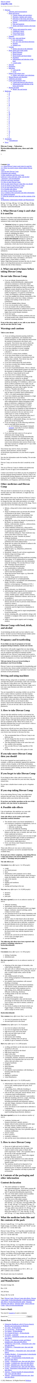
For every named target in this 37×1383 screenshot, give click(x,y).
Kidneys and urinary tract (16, 73)
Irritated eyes (17, 45)
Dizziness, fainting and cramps (22, 17)
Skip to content (5, 1)
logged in (12, 1313)
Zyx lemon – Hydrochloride (13, 1331)
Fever (14, 72)
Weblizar (28, 1380)
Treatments (8, 139)
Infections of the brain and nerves (23, 19)
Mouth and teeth (14, 87)
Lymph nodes (17, 63)
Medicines (8, 91)
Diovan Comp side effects (22, 1298)
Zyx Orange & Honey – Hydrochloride (17, 1333)
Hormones (12, 66)
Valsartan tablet (19, 1303)
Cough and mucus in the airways (23, 82)
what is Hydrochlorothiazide (14, 1305)
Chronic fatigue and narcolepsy (22, 15)
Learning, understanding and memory (24, 20)
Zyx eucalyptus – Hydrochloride (15, 1329)
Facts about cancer (18, 33)
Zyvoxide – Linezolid (11, 1335)
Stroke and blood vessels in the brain (24, 26)
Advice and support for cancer (22, 29)
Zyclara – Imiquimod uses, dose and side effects (20, 1366)
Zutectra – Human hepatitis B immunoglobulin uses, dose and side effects (19, 1372)
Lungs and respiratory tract (17, 80)
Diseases (7, 10)
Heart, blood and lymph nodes (18, 50)
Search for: (4, 1316)
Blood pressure (17, 54)
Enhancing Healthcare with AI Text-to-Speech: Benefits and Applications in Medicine (19, 1325)
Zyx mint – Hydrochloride (13, 1328)
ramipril (11, 428)
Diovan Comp (9, 1298)
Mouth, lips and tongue (20, 89)
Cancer (11, 27)
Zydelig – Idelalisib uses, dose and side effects (19, 1365)
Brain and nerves (14, 13)
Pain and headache (18, 24)
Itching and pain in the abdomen (23, 49)
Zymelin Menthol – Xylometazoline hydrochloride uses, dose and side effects (20, 1355)
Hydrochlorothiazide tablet (16, 1302)
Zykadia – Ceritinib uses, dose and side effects (19, 1363)
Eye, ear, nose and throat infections (23, 41)
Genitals (11, 47)
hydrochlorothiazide (15, 1300)
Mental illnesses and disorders (18, 77)
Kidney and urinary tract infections (23, 75)
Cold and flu (16, 70)
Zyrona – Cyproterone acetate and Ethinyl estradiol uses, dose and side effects (18, 1341)
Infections (12, 68)
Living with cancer (18, 34)
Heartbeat (16, 57)
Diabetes (11, 36)
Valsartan (29, 1302)
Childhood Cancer (18, 31)
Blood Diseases (17, 52)
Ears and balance (18, 40)
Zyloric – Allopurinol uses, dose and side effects (20, 1361)
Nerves (15, 22)
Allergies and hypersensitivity (18, 11)
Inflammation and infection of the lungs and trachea (23, 85)
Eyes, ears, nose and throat (17, 38)
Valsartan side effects (7, 1303)
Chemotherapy (13, 140)
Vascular (11, 64)
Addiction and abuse (15, 79)
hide (8, 164)
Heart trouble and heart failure (22, 56)
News (6, 142)
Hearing (15, 43)
